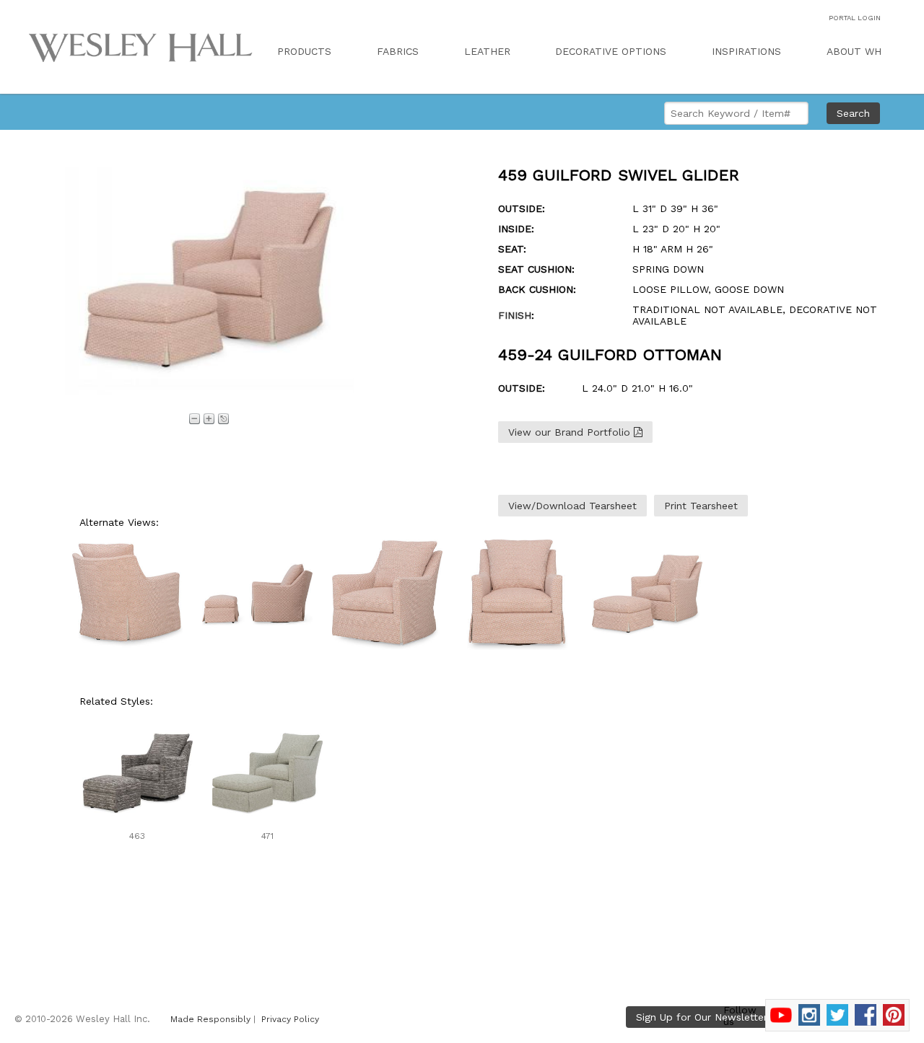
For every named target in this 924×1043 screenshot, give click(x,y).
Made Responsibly (210, 1019)
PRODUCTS (304, 51)
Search (853, 113)
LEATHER (487, 51)
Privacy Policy (290, 1019)
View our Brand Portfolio (571, 432)
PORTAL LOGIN (855, 18)
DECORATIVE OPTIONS (610, 51)
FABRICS (398, 51)
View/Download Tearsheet (572, 505)
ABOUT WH (854, 51)
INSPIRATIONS (746, 51)
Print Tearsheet (701, 505)
